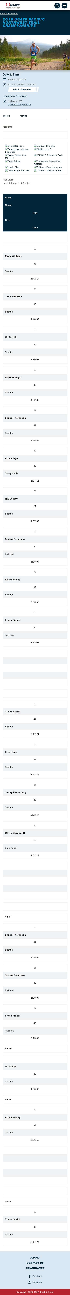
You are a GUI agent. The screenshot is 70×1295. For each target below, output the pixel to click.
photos (6, 115)
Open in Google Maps (19, 104)
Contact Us (35, 1263)
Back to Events (10, 13)
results (23, 115)
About (35, 1257)
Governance (35, 1268)
